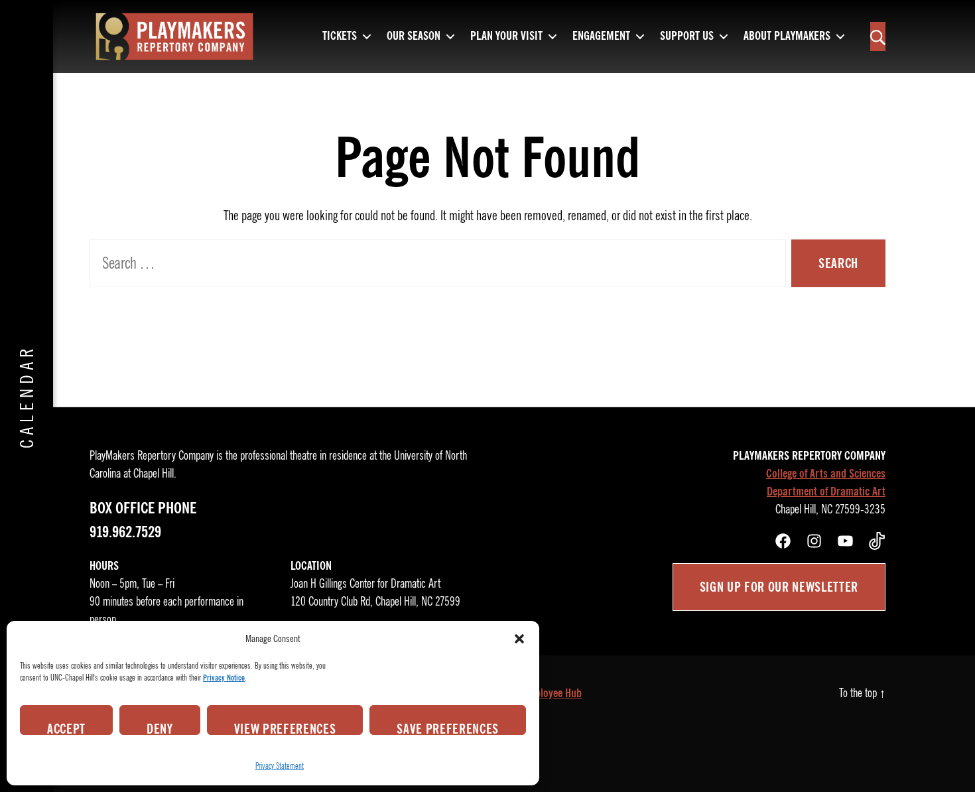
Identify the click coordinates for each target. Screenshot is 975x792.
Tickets (339, 36)
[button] (519, 638)
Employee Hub (552, 693)
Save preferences (448, 727)
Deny (160, 727)
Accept (66, 727)
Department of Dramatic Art (826, 491)
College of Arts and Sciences (825, 474)
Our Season (413, 36)
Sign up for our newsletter (779, 587)
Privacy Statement (279, 766)
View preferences (285, 727)
